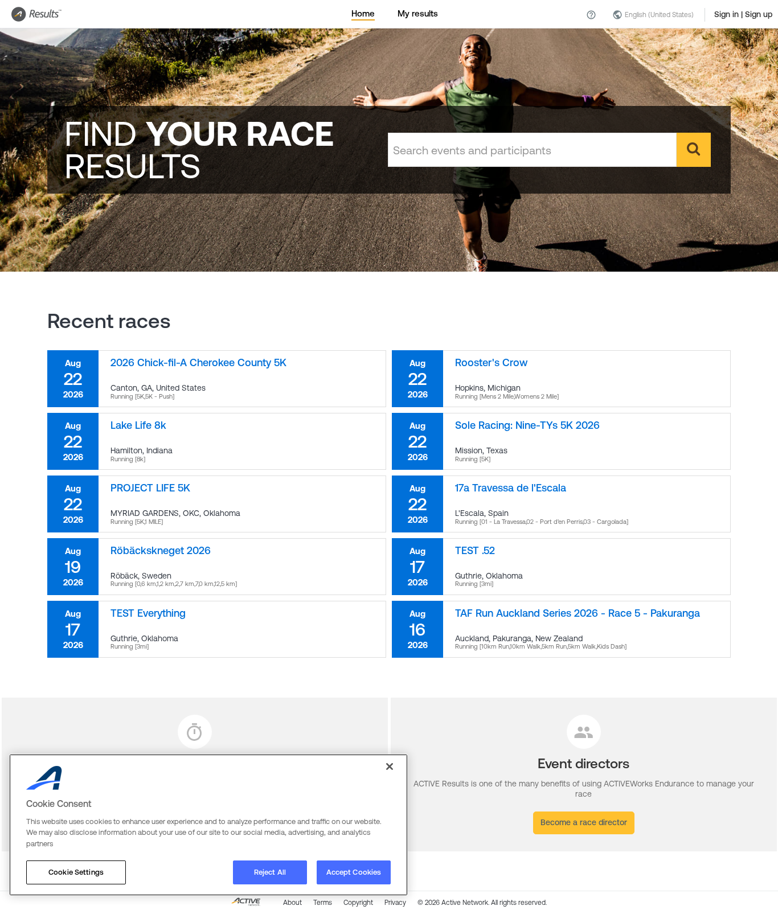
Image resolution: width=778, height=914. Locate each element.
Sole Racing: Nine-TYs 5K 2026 (527, 425)
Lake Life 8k (138, 425)
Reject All (270, 872)
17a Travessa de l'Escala (510, 488)
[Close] (389, 766)
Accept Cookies (354, 872)
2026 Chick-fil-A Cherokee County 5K (198, 362)
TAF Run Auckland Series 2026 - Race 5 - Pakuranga (577, 613)
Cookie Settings (76, 872)
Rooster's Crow (491, 362)
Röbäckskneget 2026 (160, 550)
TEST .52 (475, 550)
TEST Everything (148, 613)
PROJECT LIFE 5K (150, 488)
